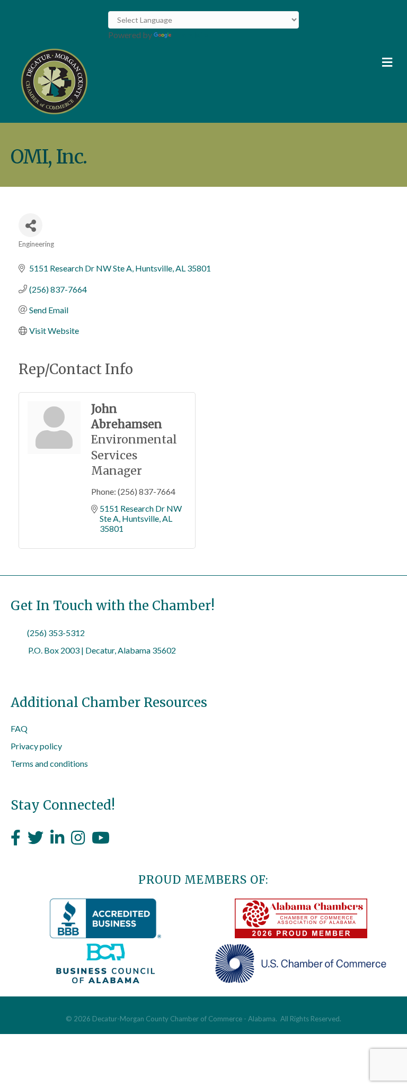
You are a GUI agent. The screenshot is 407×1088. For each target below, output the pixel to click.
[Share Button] (30, 225)
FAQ (19, 728)
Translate (190, 35)
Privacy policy (36, 746)
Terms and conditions (49, 763)
